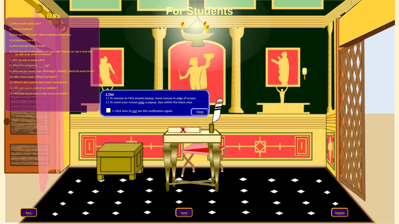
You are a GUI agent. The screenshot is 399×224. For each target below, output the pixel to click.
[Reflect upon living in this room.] (304, 73)
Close (199, 112)
